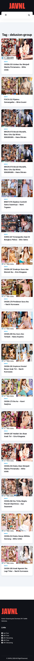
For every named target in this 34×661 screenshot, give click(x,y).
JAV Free (6, 635)
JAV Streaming (8, 638)
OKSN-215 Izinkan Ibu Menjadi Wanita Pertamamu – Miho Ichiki (16, 67)
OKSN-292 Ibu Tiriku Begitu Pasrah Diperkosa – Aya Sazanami (15, 504)
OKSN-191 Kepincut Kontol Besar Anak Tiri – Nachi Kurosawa (15, 369)
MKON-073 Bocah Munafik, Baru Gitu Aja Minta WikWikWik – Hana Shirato (15, 134)
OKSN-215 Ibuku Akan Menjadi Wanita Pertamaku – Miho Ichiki (16, 468)
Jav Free (6, 633)
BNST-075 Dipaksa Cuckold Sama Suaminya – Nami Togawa (15, 204)
